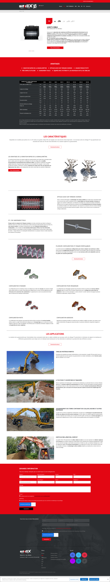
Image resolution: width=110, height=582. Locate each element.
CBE (76, 6)
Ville (74, 474)
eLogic (25, 573)
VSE (64, 6)
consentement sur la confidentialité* (64, 528)
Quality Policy (54, 557)
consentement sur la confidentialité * (42, 496)
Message (21, 485)
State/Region (40, 479)
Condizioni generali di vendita (58, 559)
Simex (21, 573)
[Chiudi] (108, 579)
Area (20, 479)
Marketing (21, 498)
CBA (79, 6)
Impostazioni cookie (74, 579)
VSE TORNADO (70, 6)
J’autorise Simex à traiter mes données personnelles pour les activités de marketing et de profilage (41, 500)
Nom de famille (40, 474)
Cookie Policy (54, 555)
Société (57, 474)
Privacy (21, 494)
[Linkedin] (78, 561)
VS (84, 6)
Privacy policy (54, 553)
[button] (8, 362)
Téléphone (75, 479)
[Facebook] (72, 555)
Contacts (88, 6)
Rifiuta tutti (84, 579)
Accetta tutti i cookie (94, 579)
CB (81, 6)
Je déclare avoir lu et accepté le (35, 496)
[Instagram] (72, 561)
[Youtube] (84, 555)
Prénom (21, 474)
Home (60, 6)
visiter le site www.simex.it (88, 1)
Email (56, 479)
